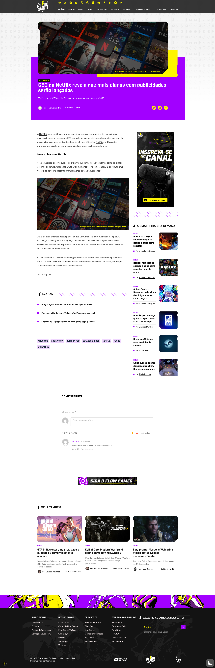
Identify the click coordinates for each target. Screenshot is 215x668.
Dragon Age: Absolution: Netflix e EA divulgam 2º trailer (66, 305)
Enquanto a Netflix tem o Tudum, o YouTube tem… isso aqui (68, 313)
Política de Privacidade (41, 630)
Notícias (61, 9)
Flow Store (161, 9)
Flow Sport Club (119, 626)
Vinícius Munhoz (146, 327)
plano (117, 341)
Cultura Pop (102, 9)
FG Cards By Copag (143, 9)
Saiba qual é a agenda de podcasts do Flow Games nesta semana (144, 366)
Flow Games (63, 622)
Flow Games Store (93, 622)
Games (80, 9)
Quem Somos (37, 622)
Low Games (114, 9)
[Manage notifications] (4, 664)
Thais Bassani (145, 374)
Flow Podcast (117, 622)
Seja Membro (91, 641)
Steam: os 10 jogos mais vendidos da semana (143, 342)
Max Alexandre (54, 108)
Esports (90, 9)
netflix (106, 341)
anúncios (43, 341)
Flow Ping (174, 9)
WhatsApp (63, 641)
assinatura (57, 341)
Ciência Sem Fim (119, 637)
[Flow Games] (42, 6)
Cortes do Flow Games (68, 626)
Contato (35, 626)
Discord (61, 637)
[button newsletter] (183, 627)
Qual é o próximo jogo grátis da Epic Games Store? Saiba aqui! (144, 318)
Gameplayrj (63, 633)
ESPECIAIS (126, 9)
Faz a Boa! (89, 637)
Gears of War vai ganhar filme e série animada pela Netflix (68, 322)
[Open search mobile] (175, 3)
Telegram (62, 645)
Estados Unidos (91, 341)
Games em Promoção (94, 633)
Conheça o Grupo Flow (41, 633)
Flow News (116, 630)
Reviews (71, 9)
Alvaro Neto (144, 350)
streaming (43, 347)
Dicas (135, 233)
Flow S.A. (115, 633)
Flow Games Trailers (67, 630)
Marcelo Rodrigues (147, 251)
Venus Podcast (118, 641)
